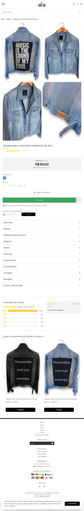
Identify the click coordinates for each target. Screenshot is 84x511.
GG (19, 185)
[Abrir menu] (3, 4)
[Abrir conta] (74, 4)
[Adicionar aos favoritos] (38, 410)
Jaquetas (9, 19)
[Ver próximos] (79, 376)
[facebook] (39, 486)
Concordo (72, 504)
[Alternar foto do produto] (39, 394)
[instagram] (44, 486)
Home (3, 19)
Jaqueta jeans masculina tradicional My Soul (26, 19)
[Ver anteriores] (5, 376)
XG (24, 185)
